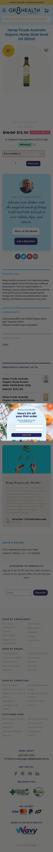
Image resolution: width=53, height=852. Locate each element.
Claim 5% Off (26, 435)
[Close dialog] (50, 406)
